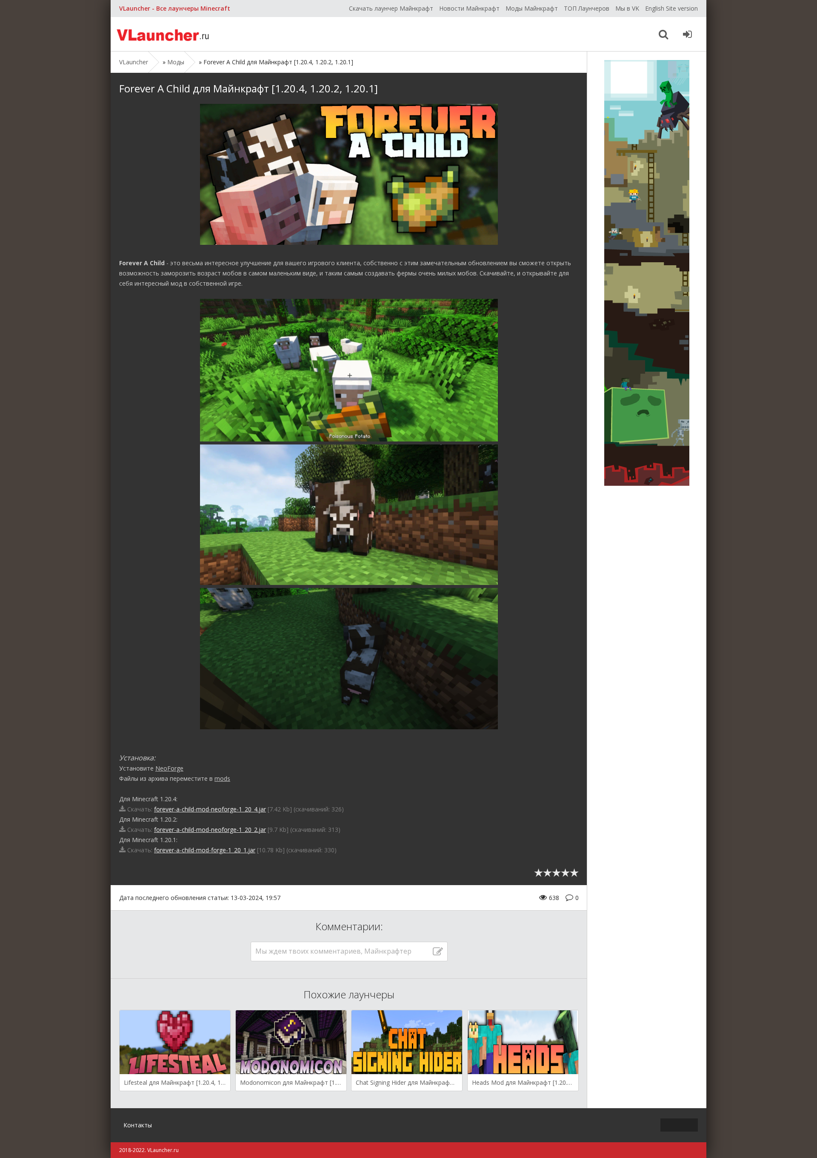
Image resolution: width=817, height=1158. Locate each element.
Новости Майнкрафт (469, 8)
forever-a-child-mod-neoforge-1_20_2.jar (210, 830)
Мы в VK (627, 8)
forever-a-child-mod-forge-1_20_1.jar (204, 850)
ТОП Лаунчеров (586, 8)
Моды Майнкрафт (532, 8)
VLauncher (164, 34)
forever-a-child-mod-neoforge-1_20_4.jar (210, 809)
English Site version (671, 8)
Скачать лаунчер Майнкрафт (391, 8)
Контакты (137, 1125)
